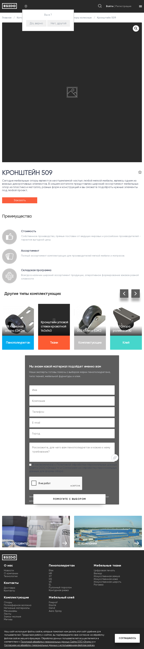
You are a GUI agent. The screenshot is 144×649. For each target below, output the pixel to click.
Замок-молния (12, 616)
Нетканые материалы (17, 608)
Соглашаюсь (127, 638)
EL (50, 584)
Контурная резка (59, 590)
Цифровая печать (104, 570)
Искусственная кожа (106, 579)
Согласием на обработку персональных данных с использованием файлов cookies (49, 645)
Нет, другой (58, 23)
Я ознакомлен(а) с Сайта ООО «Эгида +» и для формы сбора (73, 468)
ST (50, 576)
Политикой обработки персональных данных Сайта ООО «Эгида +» (57, 641)
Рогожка (98, 584)
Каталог (21, 17)
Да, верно (36, 23)
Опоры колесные (81, 17)
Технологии (11, 576)
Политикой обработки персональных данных (87, 464)
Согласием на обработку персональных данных (73, 469)
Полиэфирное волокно (17, 605)
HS (50, 579)
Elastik (52, 605)
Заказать (20, 200)
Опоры (8, 602)
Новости (9, 570)
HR (50, 573)
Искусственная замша (107, 576)
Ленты (7, 613)
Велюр (98, 573)
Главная (7, 17)
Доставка (9, 587)
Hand (52, 608)
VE (50, 581)
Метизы (8, 619)
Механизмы (10, 611)
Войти (109, 6)
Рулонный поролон (60, 587)
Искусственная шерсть (107, 581)
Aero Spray (55, 611)
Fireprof (53, 602)
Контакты (9, 590)
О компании (11, 573)
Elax (51, 570)
